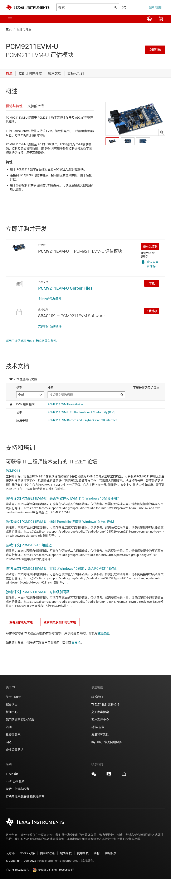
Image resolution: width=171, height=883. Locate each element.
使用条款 (103, 633)
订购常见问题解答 (17, 796)
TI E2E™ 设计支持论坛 (105, 704)
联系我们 (97, 697)
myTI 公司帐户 (15, 781)
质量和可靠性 (100, 734)
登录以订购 (150, 246)
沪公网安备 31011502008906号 (56, 869)
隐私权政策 (47, 853)
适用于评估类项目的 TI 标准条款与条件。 (32, 341)
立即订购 (155, 49)
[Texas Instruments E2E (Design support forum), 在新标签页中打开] (108, 775)
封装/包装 (97, 727)
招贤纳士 (12, 704)
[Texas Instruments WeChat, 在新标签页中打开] (93, 775)
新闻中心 (12, 712)
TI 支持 (76, 642)
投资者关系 (13, 734)
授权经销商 (37, 796)
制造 (9, 742)
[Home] (28, 7)
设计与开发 (24, 29)
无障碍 (10, 853)
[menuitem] (149, 19)
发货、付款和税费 (17, 788)
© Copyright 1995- (21, 860)
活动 (9, 727)
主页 (9, 29)
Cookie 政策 (27, 853)
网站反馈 (111, 853)
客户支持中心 (100, 719)
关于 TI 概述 (13, 697)
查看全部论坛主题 (21, 622)
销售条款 (66, 853)
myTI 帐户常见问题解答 (106, 742)
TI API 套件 (13, 773)
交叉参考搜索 (100, 712)
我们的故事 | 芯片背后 (20, 719)
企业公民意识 (14, 749)
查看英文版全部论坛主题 (60, 622)
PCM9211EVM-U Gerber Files (65, 288)
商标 (97, 853)
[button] (10, 19)
